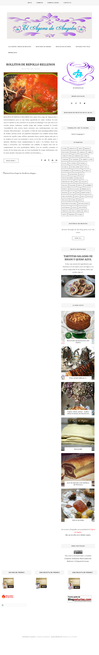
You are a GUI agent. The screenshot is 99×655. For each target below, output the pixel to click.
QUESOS (80, 200)
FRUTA (77, 181)
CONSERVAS (77, 156)
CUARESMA (65, 159)
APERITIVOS (72, 148)
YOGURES (80, 214)
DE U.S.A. (64, 174)
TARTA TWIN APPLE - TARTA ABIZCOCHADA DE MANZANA (78, 413)
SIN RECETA (65, 211)
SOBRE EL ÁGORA (53, 2)
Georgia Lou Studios (69, 637)
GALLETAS (84, 181)
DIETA (81, 174)
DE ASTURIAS (73, 163)
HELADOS (64, 185)
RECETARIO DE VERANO (43, 46)
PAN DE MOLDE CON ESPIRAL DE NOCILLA (78, 484)
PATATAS (89, 196)
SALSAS (74, 207)
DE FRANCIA (82, 163)
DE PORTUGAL (77, 170)
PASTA (83, 196)
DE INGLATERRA (75, 167)
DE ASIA (64, 163)
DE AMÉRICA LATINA (87, 159)
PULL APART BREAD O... (78, 378)
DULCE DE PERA (78, 520)
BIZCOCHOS (65, 152)
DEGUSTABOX (73, 174)
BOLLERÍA (74, 152)
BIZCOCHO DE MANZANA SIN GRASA (78, 342)
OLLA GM (72, 192)
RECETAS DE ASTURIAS (63, 46)
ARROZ (81, 148)
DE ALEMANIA (75, 159)
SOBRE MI (40, 2)
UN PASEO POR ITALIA (83, 46)
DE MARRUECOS (66, 170)
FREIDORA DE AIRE (67, 181)
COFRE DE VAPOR (67, 156)
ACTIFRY (64, 148)
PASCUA (77, 196)
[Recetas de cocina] (8, 598)
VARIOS (64, 214)
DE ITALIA (85, 167)
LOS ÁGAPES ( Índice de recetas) (19, 46)
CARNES (89, 152)
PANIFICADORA (85, 192)
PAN (78, 192)
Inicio (30, 2)
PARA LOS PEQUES (67, 196)
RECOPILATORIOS (84, 203)
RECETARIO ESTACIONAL (69, 203)
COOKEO (85, 156)
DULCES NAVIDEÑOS (68, 178)
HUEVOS (80, 185)
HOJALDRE (73, 185)
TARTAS (85, 211)
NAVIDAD (64, 192)
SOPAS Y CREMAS (76, 211)
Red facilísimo (66, 207)
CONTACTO (67, 2)
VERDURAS (54, 162)
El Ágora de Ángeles (42, 637)
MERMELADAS (12, 52)
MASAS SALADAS (74, 189)
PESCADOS (65, 200)
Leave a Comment (35, 68)
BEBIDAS (87, 148)
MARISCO (65, 189)
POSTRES (73, 200)
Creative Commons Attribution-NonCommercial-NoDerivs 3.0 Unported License (78, 558)
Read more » (11, 160)
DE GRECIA (65, 167)
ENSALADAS (79, 178)
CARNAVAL (82, 152)
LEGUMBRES (88, 185)
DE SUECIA (87, 170)
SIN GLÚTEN (82, 207)
